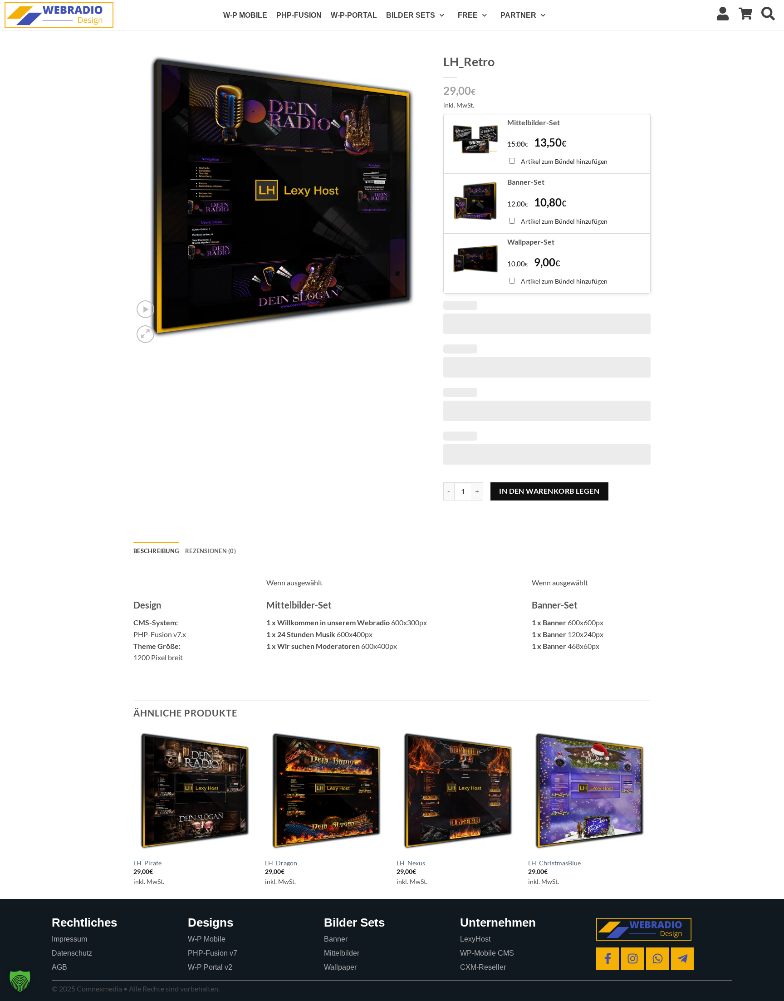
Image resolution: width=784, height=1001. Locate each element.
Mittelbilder (341, 953)
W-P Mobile (206, 939)
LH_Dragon (281, 863)
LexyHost (475, 939)
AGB (59, 967)
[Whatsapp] (657, 958)
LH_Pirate (147, 863)
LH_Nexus (411, 863)
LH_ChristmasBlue (554, 863)
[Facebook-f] (607, 958)
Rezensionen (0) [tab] (210, 550)
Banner (336, 939)
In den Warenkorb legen (549, 491)
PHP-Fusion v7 (212, 953)
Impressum (69, 939)
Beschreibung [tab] (156, 550)
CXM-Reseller (483, 967)
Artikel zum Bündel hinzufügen (564, 161)
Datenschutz (72, 953)
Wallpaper (340, 967)
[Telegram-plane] (682, 958)
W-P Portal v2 (210, 967)
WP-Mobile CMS (487, 953)
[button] (145, 309)
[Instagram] (632, 958)
